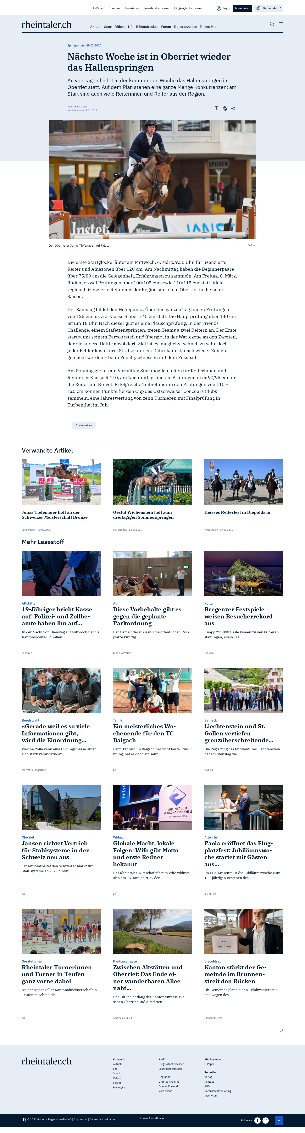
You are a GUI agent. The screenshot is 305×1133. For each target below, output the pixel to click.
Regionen (165, 1077)
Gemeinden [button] (270, 8)
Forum (166, 26)
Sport (108, 26)
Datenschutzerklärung (217, 1091)
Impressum (80, 1119)
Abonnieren (242, 8)
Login (226, 8)
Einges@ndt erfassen (188, 8)
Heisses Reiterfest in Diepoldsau (237, 512)
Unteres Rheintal (169, 1081)
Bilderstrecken (147, 26)
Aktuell (95, 26)
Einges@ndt (209, 26)
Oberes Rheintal (168, 1086)
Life (130, 26)
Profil (162, 1059)
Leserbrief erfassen (157, 8)
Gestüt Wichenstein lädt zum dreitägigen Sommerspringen (143, 514)
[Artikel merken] (216, 108)
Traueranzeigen (185, 26)
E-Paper (98, 8)
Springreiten (84, 425)
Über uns (114, 8)
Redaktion (210, 1072)
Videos (120, 26)
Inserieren (132, 8)
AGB (207, 1086)
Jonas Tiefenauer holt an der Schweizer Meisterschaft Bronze (55, 514)
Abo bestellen (213, 1059)
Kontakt (209, 1081)
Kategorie (119, 1059)
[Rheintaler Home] (47, 24)
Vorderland (165, 1091)
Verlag (208, 1077)
